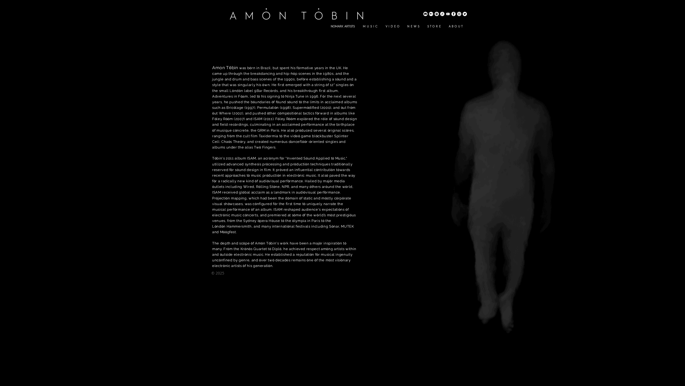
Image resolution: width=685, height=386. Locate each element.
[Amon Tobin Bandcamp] (431, 14)
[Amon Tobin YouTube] (448, 14)
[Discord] (425, 14)
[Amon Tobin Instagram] (459, 14)
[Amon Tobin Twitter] (465, 14)
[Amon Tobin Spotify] (437, 14)
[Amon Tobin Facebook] (453, 14)
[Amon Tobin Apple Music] (442, 14)
